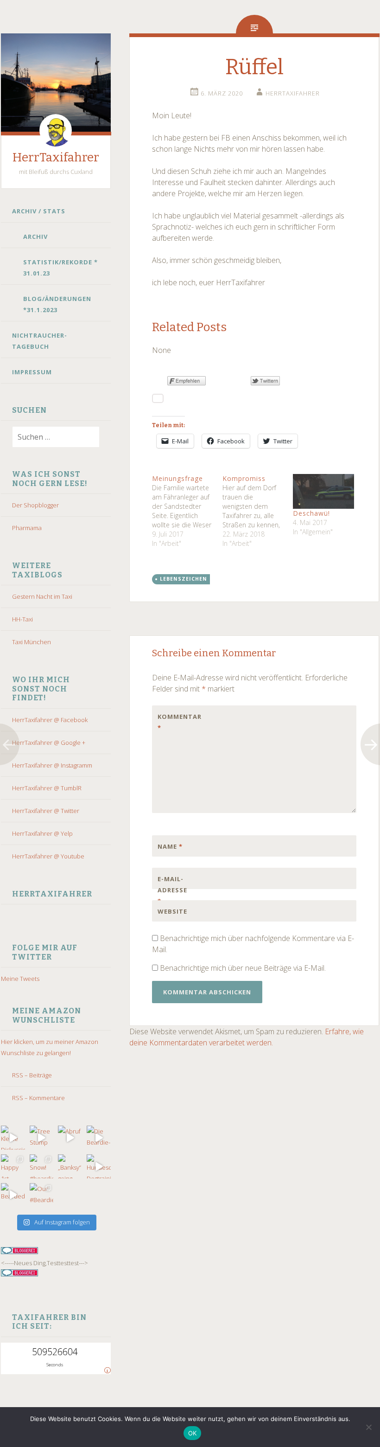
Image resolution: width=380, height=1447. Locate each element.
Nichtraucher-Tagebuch (39, 341)
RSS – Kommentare (38, 1098)
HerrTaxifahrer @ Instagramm (52, 765)
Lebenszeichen (183, 579)
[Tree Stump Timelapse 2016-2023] (42, 1138)
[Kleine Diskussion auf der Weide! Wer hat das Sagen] (13, 1138)
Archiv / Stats (38, 211)
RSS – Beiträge (32, 1075)
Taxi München (31, 642)
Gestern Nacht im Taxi (42, 596)
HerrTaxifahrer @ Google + (48, 742)
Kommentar (177, 722)
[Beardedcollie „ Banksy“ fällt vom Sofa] (13, 1195)
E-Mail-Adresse (172, 890)
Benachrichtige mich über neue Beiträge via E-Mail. (243, 968)
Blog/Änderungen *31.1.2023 (57, 304)
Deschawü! (311, 513)
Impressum (32, 372)
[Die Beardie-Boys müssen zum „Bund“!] (99, 1138)
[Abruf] (70, 1138)
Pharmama (27, 528)
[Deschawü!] (323, 491)
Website (172, 911)
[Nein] (368, 1427)
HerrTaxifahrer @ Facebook (50, 720)
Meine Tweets (20, 978)
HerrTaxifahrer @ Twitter (45, 811)
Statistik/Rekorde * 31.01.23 (60, 267)
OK (192, 1433)
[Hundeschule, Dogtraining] (99, 1166)
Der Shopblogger (35, 505)
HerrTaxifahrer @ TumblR (47, 788)
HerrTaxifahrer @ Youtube (48, 856)
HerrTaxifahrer (56, 157)
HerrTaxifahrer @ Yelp (42, 833)
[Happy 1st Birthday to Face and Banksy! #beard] (13, 1166)
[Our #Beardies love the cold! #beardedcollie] (42, 1195)
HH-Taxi (22, 619)
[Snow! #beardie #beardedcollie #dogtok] (42, 1166)
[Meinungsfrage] (187, 511)
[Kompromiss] (257, 511)
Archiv (35, 236)
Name (170, 846)
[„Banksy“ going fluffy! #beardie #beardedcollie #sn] (70, 1166)
